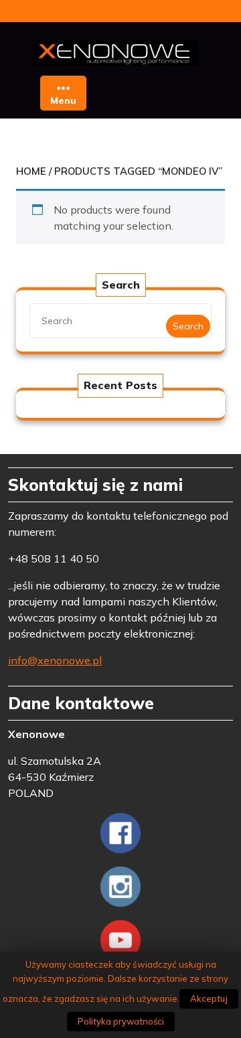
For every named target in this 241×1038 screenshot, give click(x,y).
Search (188, 326)
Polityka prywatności (121, 1021)
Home (31, 171)
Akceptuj (209, 998)
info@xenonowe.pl (55, 660)
